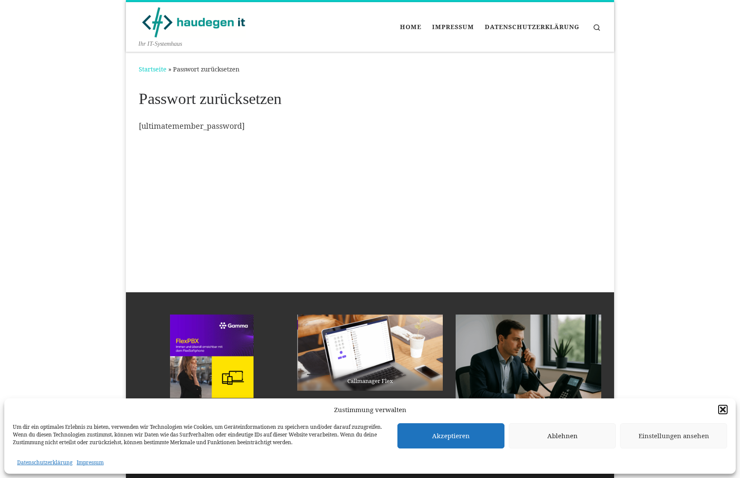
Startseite (153, 69)
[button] (723, 409)
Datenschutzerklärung (44, 462)
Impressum (90, 462)
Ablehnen (562, 435)
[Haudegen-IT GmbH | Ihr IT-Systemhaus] (192, 20)
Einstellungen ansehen (674, 435)
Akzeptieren (451, 435)
